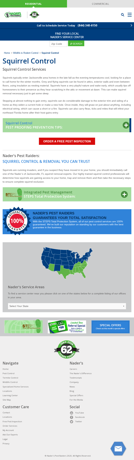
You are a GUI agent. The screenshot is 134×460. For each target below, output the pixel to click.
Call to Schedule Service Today (67, 25)
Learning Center (10, 395)
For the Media (76, 399)
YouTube (79, 412)
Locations (7, 391)
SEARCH (77, 43)
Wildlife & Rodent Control (25, 53)
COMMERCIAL (100, 3)
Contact (6, 412)
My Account (8, 430)
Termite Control (10, 377)
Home (7, 53)
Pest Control (8, 373)
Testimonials (76, 377)
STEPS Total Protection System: (49, 194)
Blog (72, 391)
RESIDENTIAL (33, 3)
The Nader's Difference (81, 373)
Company (74, 382)
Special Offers (76, 395)
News (72, 386)
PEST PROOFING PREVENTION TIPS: (34, 125)
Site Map (7, 399)
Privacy (6, 443)
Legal (5, 439)
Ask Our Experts (10, 434)
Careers (73, 369)
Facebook (80, 417)
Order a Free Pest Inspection (67, 141)
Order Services (10, 425)
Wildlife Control (10, 382)
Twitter (78, 421)
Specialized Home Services (15, 386)
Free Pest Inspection (12, 421)
